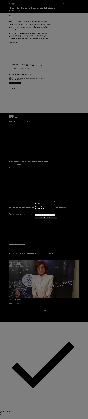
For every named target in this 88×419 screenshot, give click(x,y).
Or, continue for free (45, 220)
